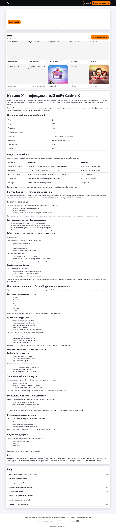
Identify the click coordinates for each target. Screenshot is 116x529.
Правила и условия (31, 517)
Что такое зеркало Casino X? (19, 478)
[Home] (7, 3)
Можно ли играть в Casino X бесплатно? (23, 474)
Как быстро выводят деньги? (19, 500)
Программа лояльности (83, 517)
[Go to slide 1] (57, 27)
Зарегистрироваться (101, 3)
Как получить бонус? (16, 483)
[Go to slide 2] (59, 27)
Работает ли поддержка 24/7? (19, 504)
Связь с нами (71, 517)
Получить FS (14, 22)
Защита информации (58, 517)
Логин (86, 3)
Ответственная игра (44, 517)
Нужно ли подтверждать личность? (21, 496)
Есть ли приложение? (16, 491)
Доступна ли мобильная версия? (21, 487)
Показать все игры (100, 37)
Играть (13, 50)
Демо (22, 50)
